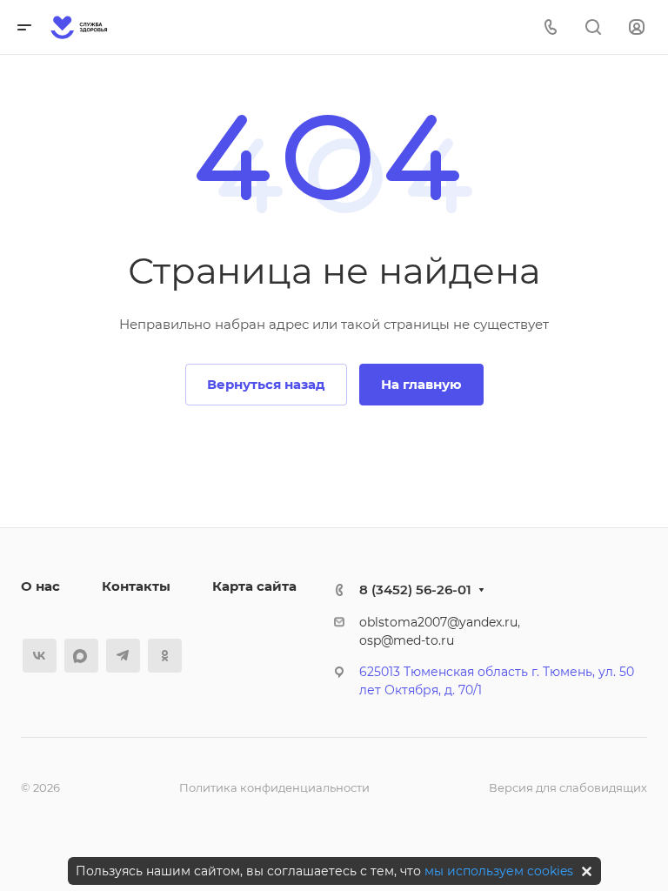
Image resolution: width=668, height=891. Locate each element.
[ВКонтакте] (40, 656)
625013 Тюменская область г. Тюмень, (477, 672)
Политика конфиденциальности (274, 787)
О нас (40, 586)
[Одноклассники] (165, 656)
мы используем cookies (498, 871)
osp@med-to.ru (406, 640)
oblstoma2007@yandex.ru (438, 622)
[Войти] (637, 27)
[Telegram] (123, 656)
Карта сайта (254, 586)
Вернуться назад (266, 384)
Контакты (136, 586)
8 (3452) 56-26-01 (415, 589)
